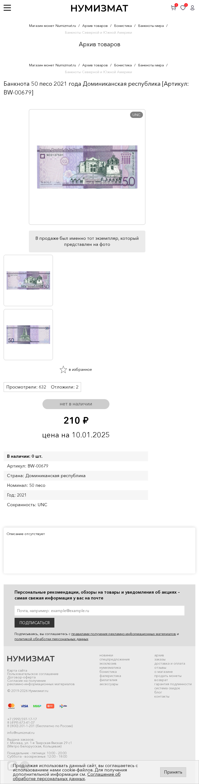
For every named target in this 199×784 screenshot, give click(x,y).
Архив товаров (95, 25)
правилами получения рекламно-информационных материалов (123, 634)
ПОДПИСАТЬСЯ (34, 622)
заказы (160, 659)
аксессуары (109, 684)
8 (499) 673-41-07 (21, 722)
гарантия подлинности (173, 684)
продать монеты (168, 676)
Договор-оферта (21, 677)
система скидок (167, 688)
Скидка (14, 102)
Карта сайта (17, 670)
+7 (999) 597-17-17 (22, 719)
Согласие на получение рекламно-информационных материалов (41, 682)
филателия (108, 680)
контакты (161, 696)
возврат (161, 680)
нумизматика (110, 667)
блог (158, 692)
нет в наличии (76, 404)
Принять (173, 772)
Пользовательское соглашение (32, 674)
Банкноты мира (151, 25)
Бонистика (123, 25)
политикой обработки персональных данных (51, 639)
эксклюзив (108, 663)
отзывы (160, 667)
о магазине (163, 671)
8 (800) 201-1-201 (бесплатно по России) (40, 726)
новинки (106, 655)
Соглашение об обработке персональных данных (67, 776)
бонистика (108, 671)
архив (159, 655)
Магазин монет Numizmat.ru (52, 25)
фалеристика (110, 676)
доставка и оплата (169, 663)
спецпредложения (115, 659)
